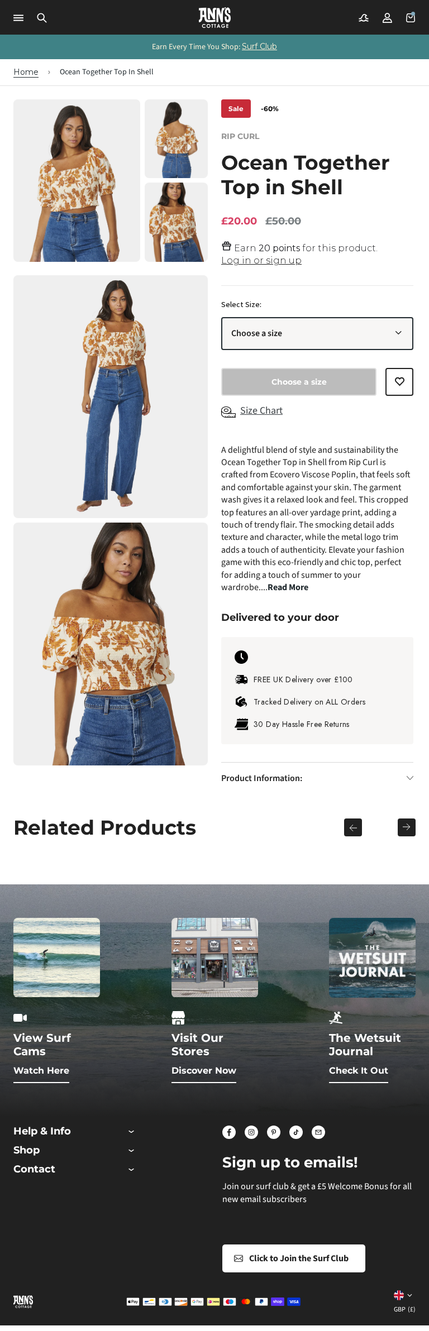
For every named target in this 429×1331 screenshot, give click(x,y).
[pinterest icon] (273, 1132)
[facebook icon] (229, 1132)
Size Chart (261, 411)
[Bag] (411, 17)
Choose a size (256, 333)
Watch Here (41, 1070)
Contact (34, 1169)
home (26, 72)
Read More (288, 587)
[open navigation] (18, 17)
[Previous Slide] (353, 827)
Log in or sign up (261, 260)
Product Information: (261, 778)
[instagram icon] (251, 1132)
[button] (42, 17)
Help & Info (42, 1131)
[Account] (387, 17)
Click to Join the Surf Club (299, 1258)
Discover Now (203, 1070)
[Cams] (364, 17)
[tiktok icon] (296, 1132)
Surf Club (259, 46)
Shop (26, 1150)
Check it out (358, 1070)
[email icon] (318, 1132)
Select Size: (241, 304)
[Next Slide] (407, 827)
